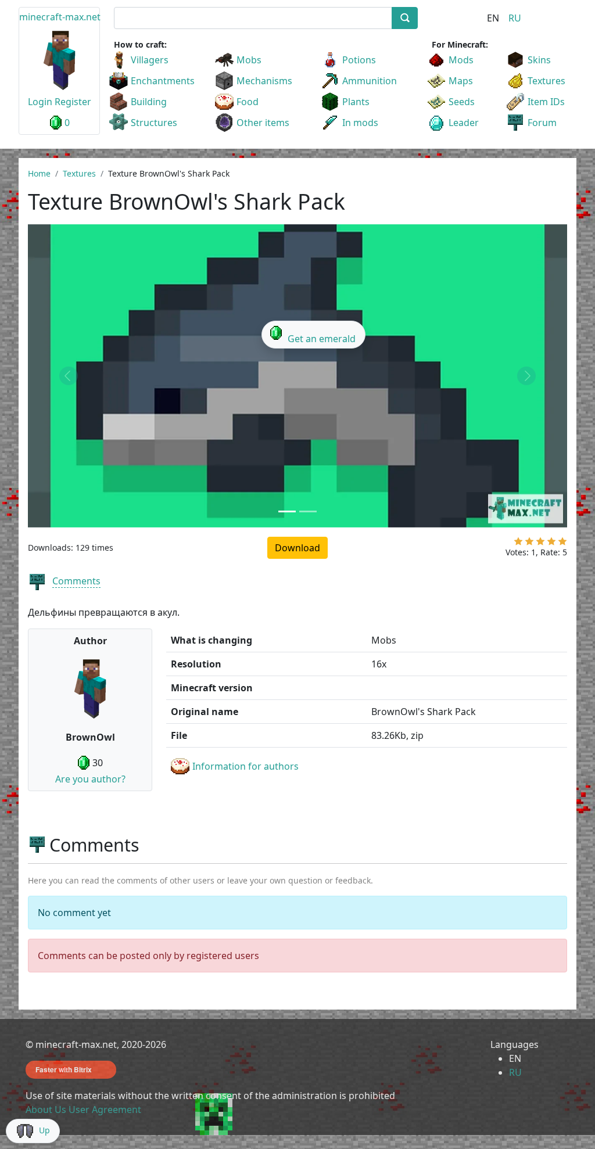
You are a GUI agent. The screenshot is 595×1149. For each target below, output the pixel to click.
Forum (542, 122)
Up (44, 1130)
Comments (76, 580)
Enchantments (163, 80)
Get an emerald (322, 338)
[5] (562, 543)
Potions (359, 59)
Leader (464, 122)
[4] (551, 543)
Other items (262, 122)
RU (514, 18)
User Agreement (105, 1109)
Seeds (462, 101)
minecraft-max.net (60, 16)
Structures (154, 122)
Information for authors (245, 766)
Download (297, 547)
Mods (461, 59)
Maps (461, 80)
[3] (540, 543)
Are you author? (90, 779)
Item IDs (546, 101)
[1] (518, 543)
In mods (360, 122)
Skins (539, 59)
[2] (529, 543)
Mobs (248, 59)
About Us (46, 1109)
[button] (68, 375)
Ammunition (369, 80)
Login (40, 101)
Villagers (150, 59)
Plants (356, 101)
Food (247, 101)
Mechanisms (264, 80)
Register (73, 101)
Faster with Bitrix (63, 1069)
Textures (546, 80)
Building (149, 101)
